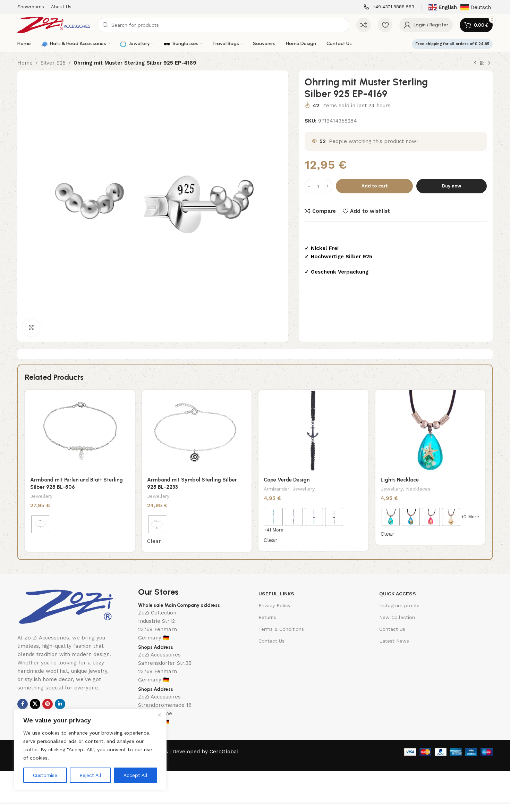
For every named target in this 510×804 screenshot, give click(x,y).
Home (25, 63)
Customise (45, 775)
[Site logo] (53, 25)
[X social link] (35, 704)
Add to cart (375, 186)
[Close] (159, 715)
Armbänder (276, 489)
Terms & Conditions (281, 629)
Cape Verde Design (286, 480)
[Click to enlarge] (31, 327)
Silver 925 (53, 63)
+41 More (273, 530)
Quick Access (397, 593)
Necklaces (418, 489)
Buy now (451, 186)
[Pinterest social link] (47, 704)
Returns (267, 617)
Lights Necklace (400, 480)
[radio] (40, 524)
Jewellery (41, 496)
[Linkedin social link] (60, 704)
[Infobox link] (389, 7)
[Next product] (489, 63)
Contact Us (271, 641)
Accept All (135, 775)
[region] (90, 749)
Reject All (90, 775)
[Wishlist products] (385, 25)
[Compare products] (363, 25)
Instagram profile (399, 605)
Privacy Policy (274, 605)
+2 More (470, 516)
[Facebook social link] (22, 704)
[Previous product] (475, 63)
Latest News (394, 641)
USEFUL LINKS (276, 593)
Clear (154, 541)
